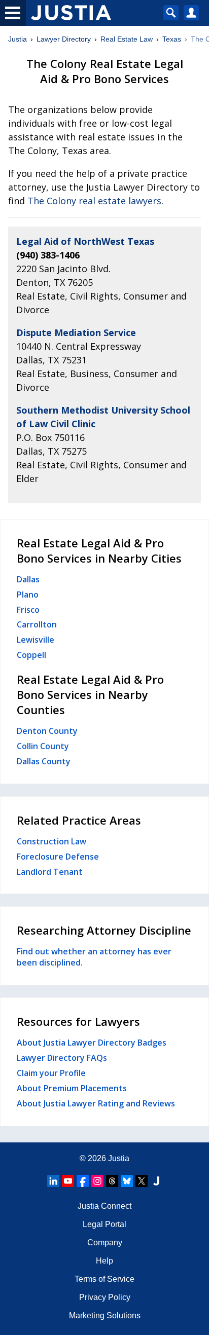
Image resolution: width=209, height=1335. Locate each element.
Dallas (28, 579)
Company (104, 1242)
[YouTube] (68, 1181)
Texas (171, 39)
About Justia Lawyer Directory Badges (91, 1042)
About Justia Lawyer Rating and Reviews (96, 1103)
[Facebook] (83, 1181)
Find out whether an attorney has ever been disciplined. (94, 957)
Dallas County (44, 761)
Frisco (28, 609)
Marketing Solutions (105, 1315)
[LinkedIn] (53, 1181)
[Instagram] (97, 1181)
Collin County (43, 746)
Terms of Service (104, 1279)
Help (104, 1260)
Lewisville (35, 639)
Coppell (31, 654)
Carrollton (37, 624)
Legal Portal (104, 1224)
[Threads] (112, 1181)
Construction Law (51, 841)
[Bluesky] (127, 1181)
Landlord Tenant (50, 871)
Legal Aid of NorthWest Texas (85, 241)
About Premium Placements (72, 1088)
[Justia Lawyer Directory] (156, 1181)
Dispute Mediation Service (76, 332)
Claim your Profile (51, 1073)
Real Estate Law (126, 39)
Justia (17, 39)
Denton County (47, 730)
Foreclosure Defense (58, 856)
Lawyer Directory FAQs (62, 1057)
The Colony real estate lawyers (94, 201)
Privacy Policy (104, 1297)
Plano (28, 594)
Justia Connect (104, 1206)
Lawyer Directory (64, 39)
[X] (141, 1181)
